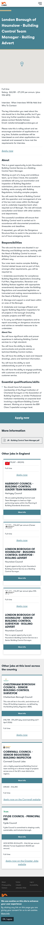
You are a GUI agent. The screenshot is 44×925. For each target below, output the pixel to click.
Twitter (18, 882)
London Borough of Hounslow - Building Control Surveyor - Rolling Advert (20, 553)
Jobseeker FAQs (21, 888)
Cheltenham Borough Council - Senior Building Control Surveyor (19, 688)
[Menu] (39, 3)
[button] (22, 64)
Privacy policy (6, 885)
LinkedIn (18, 885)
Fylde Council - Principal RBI (21, 817)
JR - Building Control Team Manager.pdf (23, 440)
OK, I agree (7, 919)
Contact (4, 888)
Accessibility (34, 885)
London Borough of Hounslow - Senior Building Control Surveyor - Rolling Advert (20, 621)
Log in (32, 882)
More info (22, 512)
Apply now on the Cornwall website (22, 799)
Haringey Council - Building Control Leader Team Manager (20, 486)
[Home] (4, 4)
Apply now (7, 150)
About (4, 882)
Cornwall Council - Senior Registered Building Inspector (18, 755)
